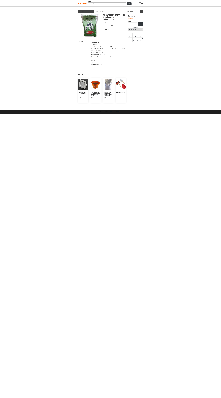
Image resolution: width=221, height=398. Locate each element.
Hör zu (112, 25)
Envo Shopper (119, 111)
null (106, 30)
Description (81, 41)
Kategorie (82, 11)
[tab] (84, 41)
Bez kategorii (130, 18)
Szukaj (89, 1)
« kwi (135, 45)
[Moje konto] (137, 3)
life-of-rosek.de (82, 3)
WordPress (111, 111)
